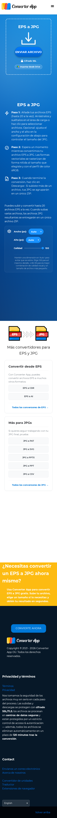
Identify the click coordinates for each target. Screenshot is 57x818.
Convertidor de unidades (17, 780)
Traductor (8, 784)
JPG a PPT (28, 466)
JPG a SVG (28, 449)
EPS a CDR (28, 388)
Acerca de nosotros (14, 772)
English (8, 803)
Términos (8, 686)
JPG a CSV (28, 474)
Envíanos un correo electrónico (21, 768)
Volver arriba (42, 812)
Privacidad (8, 690)
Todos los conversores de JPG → (30, 485)
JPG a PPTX (28, 457)
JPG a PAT (28, 441)
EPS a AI (28, 396)
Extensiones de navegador (18, 788)
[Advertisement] (28, 527)
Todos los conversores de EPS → (30, 407)
